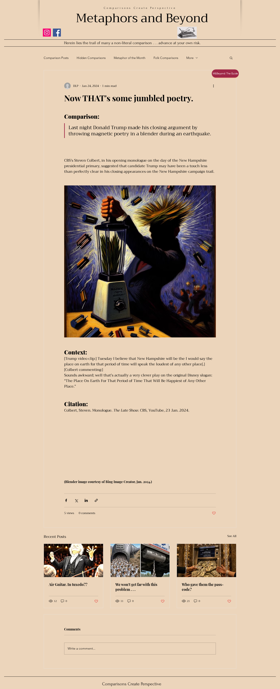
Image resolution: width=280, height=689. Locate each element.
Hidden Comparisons (91, 58)
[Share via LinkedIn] (86, 500)
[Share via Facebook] (66, 500)
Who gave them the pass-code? (203, 587)
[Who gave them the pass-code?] (206, 560)
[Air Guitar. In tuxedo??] (73, 560)
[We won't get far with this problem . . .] (140, 560)
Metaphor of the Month (129, 58)
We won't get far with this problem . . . (136, 587)
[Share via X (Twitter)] (76, 500)
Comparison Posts (56, 58)
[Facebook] (57, 33)
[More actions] (213, 85)
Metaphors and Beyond (142, 18)
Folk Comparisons (166, 58)
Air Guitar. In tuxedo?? (68, 584)
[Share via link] (96, 500)
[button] (231, 57)
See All (231, 536)
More (189, 58)
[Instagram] (47, 33)
